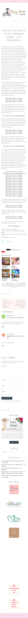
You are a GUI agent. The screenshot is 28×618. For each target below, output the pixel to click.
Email (3, 385)
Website (3, 391)
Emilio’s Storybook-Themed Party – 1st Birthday (8, 304)
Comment (4, 366)
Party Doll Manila (14, 12)
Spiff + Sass (21, 615)
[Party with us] (14, 489)
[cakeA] (22, 146)
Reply (3, 327)
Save (4, 251)
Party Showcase (10, 284)
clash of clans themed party (13, 285)
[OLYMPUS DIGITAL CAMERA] (14, 98)
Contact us (14, 442)
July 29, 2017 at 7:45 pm (15, 317)
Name (3, 380)
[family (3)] (11, 226)
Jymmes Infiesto (21, 286)
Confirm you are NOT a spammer (11, 401)
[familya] (17, 226)
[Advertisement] (14, 556)
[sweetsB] (22, 173)
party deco (14, 287)
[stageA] (22, 116)
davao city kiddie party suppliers (13, 286)
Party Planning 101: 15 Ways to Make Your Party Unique (20, 304)
